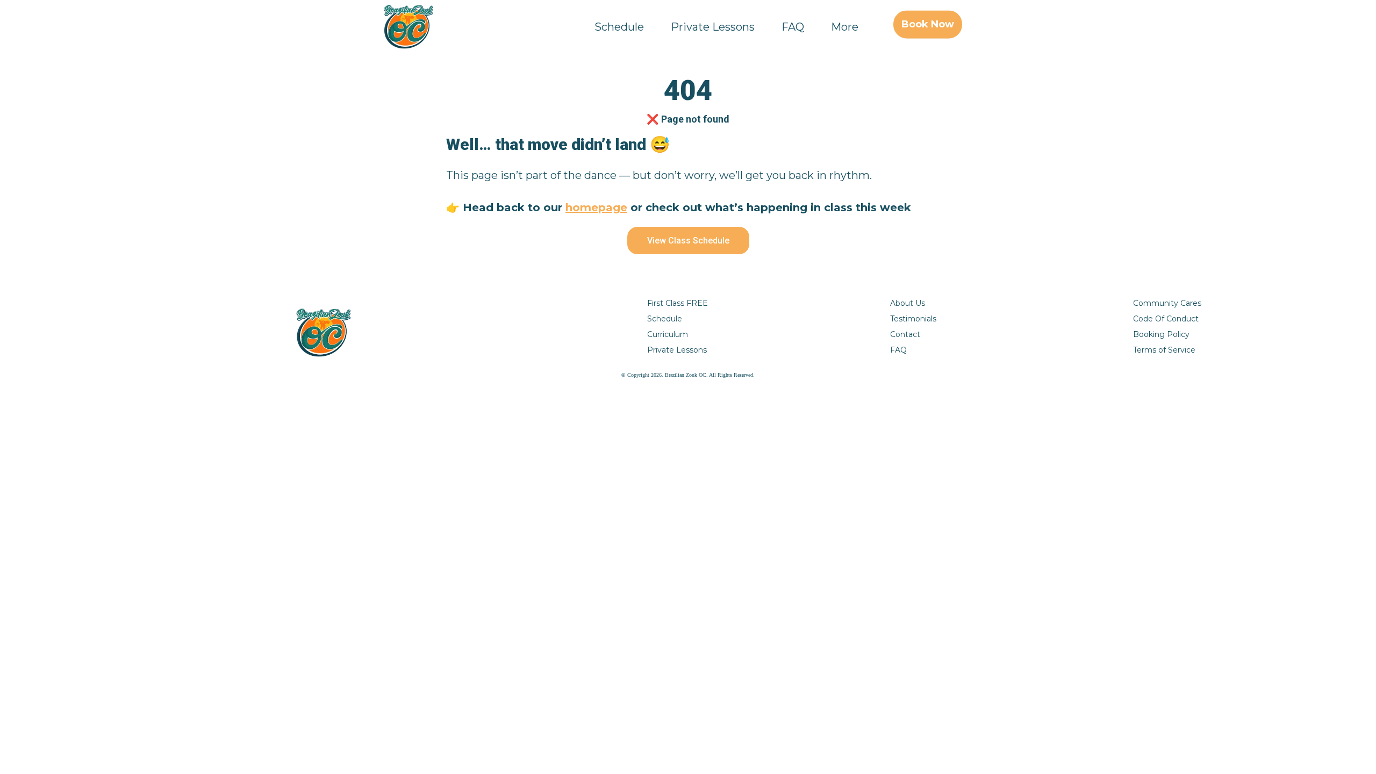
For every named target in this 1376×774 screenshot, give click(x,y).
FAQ (793, 26)
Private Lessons (713, 26)
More (844, 26)
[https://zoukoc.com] (408, 27)
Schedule (619, 26)
